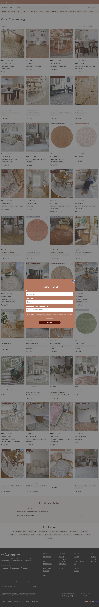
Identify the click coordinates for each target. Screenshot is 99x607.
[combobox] (29, 310)
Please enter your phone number (37, 306)
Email (28, 291)
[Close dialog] (73, 281)
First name (29, 299)
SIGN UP (49, 322)
